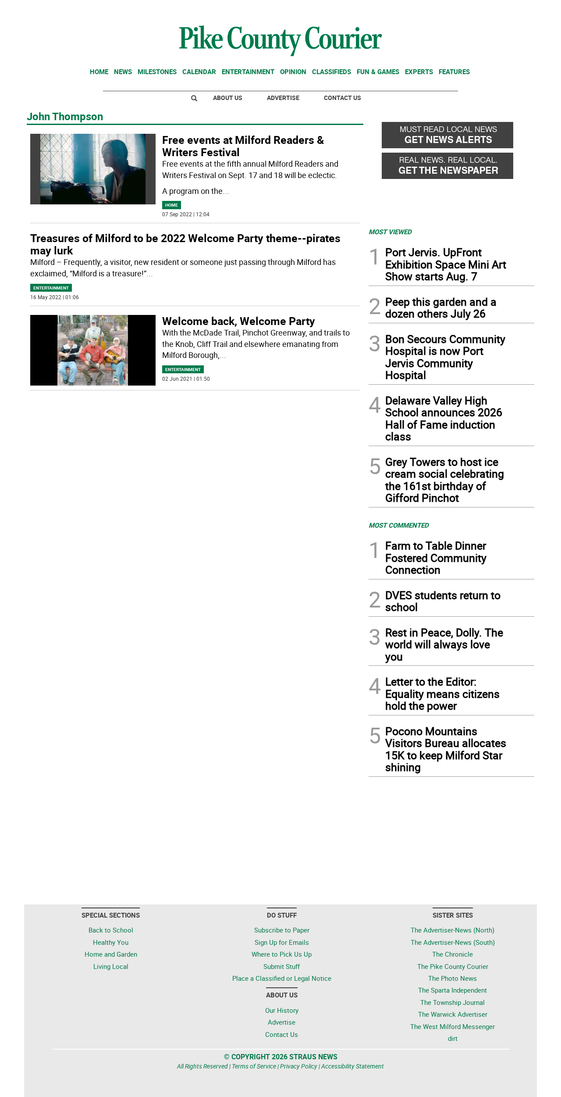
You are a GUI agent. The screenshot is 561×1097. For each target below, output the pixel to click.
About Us (227, 97)
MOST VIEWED (390, 231)
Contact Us (342, 97)
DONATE (513, 10)
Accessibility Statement (352, 1066)
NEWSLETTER (463, 10)
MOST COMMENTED (399, 525)
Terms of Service (254, 1066)
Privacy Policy (298, 1066)
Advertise (283, 97)
